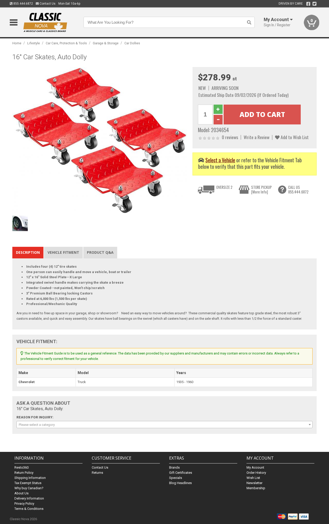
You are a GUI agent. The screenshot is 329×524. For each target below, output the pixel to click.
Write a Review (256, 137)
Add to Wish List (294, 137)
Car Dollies (132, 43)
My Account (255, 467)
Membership (255, 488)
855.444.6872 (23, 3)
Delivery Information (29, 498)
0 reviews (230, 137)
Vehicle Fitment (63, 252)
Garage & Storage (105, 43)
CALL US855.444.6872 (298, 189)
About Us (21, 493)
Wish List (253, 478)
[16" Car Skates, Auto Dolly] (99, 140)
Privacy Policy (24, 503)
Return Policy (23, 473)
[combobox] (164, 424)
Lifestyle (33, 43)
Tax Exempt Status (27, 483)
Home (16, 43)
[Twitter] (314, 3)
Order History (256, 473)
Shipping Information (30, 478)
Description (28, 252)
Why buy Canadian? (28, 488)
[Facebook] (308, 3)
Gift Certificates (180, 473)
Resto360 (21, 467)
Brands (174, 467)
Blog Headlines (180, 483)
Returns (97, 473)
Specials (175, 478)
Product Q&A (100, 252)
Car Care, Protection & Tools (66, 43)
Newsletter (254, 483)
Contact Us (47, 3)
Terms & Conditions (28, 509)
